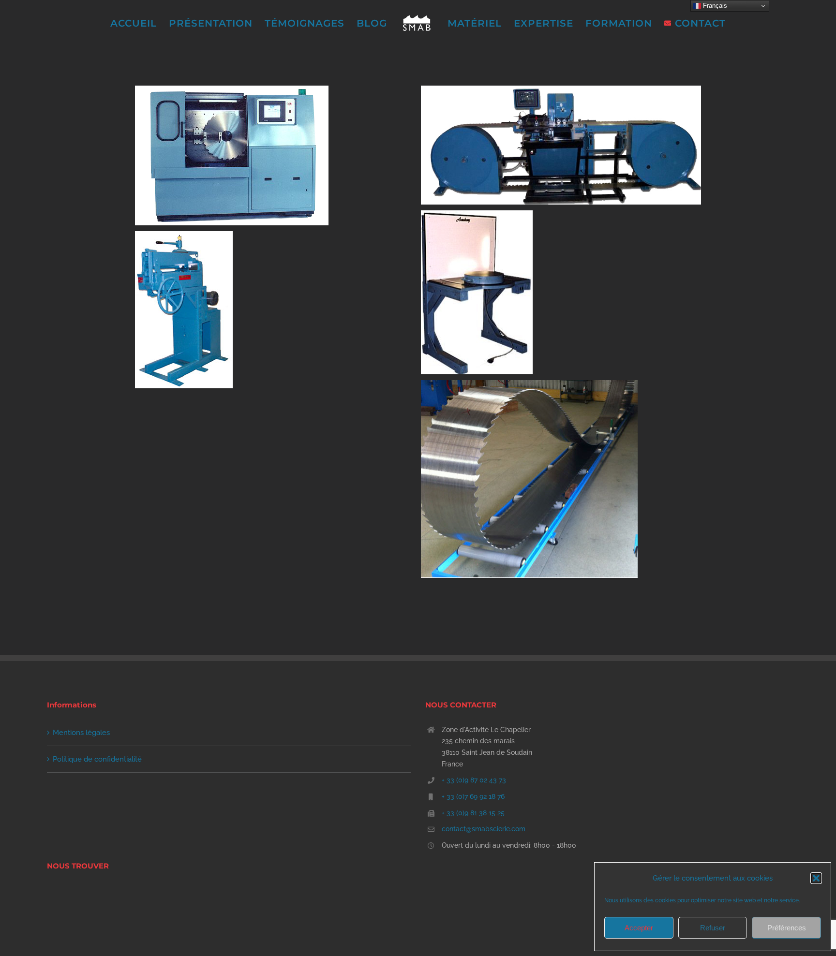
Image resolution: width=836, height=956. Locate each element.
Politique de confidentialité (97, 759)
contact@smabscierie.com (483, 829)
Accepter (639, 928)
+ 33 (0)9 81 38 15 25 (473, 813)
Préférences (786, 928)
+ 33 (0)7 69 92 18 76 (473, 796)
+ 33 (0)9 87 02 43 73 (474, 780)
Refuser (712, 928)
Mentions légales (81, 732)
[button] (816, 878)
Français (714, 5)
